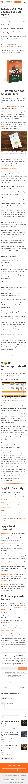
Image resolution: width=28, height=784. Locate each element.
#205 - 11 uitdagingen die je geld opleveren (10, 722)
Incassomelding (14, 777)
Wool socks (4, 562)
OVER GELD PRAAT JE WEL (12, 47)
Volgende (22, 687)
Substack (7, 782)
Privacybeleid (11, 676)
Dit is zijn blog (5, 152)
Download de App (20, 779)
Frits (2, 554)
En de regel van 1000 (6, 725)
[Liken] (2, 21)
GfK (2, 544)
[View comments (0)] (6, 21)
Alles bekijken (6, 758)
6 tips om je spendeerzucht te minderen (13, 520)
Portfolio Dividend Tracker (9, 574)
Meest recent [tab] (8, 717)
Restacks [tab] (10, 698)
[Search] (25, 716)
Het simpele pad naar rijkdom (13, 167)
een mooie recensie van (18, 511)
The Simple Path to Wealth (15, 106)
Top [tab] (3, 717)
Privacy (17, 775)
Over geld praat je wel (7, 513)
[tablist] (7, 698)
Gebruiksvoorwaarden (6, 673)
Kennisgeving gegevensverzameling (13, 675)
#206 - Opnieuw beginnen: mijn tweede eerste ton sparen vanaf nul (9, 747)
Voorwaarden (23, 775)
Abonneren (18, 2)
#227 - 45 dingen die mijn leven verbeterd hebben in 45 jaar (10, 734)
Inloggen (24, 2)
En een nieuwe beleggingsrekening (10, 738)
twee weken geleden (10, 406)
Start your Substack (9, 779)
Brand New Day (6, 534)
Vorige (5, 687)
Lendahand (4, 584)
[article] (14, 725)
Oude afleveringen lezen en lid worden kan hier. (13, 629)
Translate (4, 6)
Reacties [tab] (4, 698)
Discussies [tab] (15, 717)
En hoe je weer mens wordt (8, 751)
